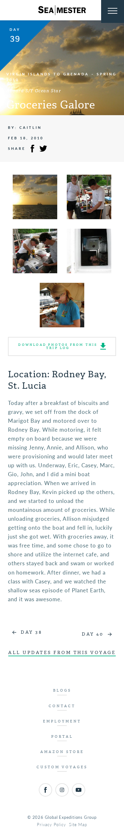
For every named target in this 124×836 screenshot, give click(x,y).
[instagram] (62, 790)
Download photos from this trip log (57, 346)
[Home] (62, 10)
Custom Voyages (62, 767)
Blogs (62, 690)
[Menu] (112, 11)
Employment (62, 721)
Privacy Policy (51, 824)
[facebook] (45, 790)
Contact (62, 706)
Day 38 (31, 632)
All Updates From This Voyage (62, 653)
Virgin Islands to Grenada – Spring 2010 (61, 77)
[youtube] (78, 790)
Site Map (78, 824)
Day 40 (92, 634)
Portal (62, 736)
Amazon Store (62, 751)
